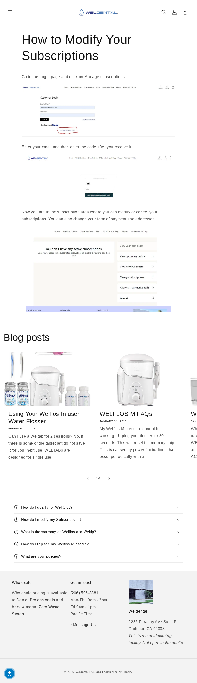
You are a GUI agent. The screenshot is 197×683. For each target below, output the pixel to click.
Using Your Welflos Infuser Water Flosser (44, 417)
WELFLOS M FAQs (126, 413)
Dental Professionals (36, 600)
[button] (10, 12)
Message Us (84, 625)
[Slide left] (88, 478)
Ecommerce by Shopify (117, 672)
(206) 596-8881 (84, 593)
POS (92, 672)
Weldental (82, 672)
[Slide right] (109, 478)
